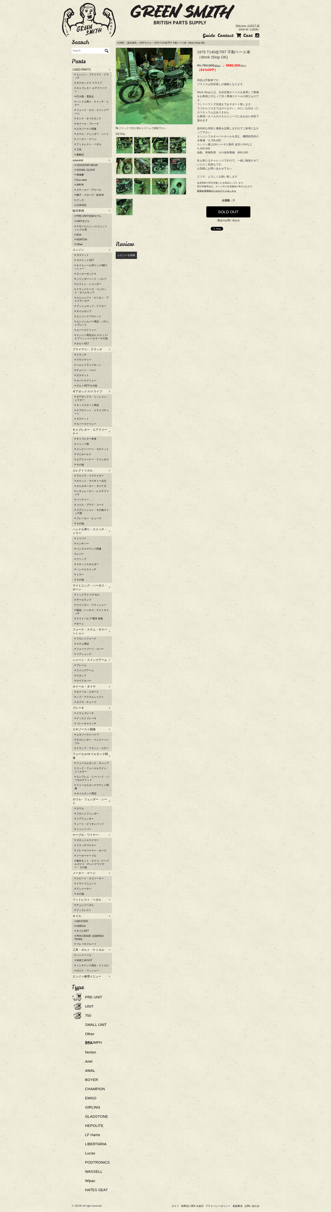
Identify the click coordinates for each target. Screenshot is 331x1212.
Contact (226, 35)
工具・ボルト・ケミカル (88, 949)
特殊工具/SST (84, 960)
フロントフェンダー (87, 813)
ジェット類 (82, 444)
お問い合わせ (251, 1206)
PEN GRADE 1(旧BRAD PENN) (89, 938)
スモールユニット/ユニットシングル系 (91, 228)
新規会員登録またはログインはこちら (216, 191)
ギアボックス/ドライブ (87, 391)
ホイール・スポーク (87, 691)
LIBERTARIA (96, 1144)
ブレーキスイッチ (86, 723)
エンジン (78, 249)
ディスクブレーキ (86, 718)
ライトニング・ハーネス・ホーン (90, 587)
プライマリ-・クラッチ (87, 349)
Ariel (88, 1061)
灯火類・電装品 (85, 96)
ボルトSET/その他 (86, 385)
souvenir (78, 160)
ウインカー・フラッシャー (91, 605)
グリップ (81, 559)
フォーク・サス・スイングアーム (92, 112)
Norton (90, 1052)
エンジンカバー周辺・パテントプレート (92, 323)
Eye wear (81, 179)
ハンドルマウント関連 (88, 548)
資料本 (80, 184)
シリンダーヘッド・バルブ (91, 278)
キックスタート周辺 (87, 405)
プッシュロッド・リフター (91, 306)
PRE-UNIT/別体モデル (88, 216)
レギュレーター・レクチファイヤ (92, 493)
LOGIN (254, 29)
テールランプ (83, 599)
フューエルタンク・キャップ (92, 763)
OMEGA (81, 926)
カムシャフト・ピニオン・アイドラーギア (92, 299)
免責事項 (238, 1206)
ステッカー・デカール (88, 189)
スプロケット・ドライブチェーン (92, 412)
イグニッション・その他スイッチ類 (92, 511)
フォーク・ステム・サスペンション (90, 631)
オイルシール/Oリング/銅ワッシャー (91, 267)
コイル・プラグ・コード (90, 504)
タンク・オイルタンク (88, 118)
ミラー (80, 574)
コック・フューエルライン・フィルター (92, 770)
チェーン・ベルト (86, 370)
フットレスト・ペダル (88, 144)
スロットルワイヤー (87, 840)
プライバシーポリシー (218, 1206)
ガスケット (82, 255)
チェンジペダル (85, 905)
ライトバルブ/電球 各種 (89, 618)
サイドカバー (83, 680)
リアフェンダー (85, 818)
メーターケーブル (86, 855)
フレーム (81, 665)
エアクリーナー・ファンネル (92, 459)
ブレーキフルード (86, 944)
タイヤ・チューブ (86, 702)
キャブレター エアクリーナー (91, 90)
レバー (80, 553)
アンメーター (83, 888)
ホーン (80, 623)
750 (88, 1016)
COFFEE (81, 205)
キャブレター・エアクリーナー (90, 431)
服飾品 (80, 154)
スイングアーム (85, 670)
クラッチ (81, 354)
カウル (80, 808)
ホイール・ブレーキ (87, 123)
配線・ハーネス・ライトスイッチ (92, 612)
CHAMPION (95, 1089)
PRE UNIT (93, 997)
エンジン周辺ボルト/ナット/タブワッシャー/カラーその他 (91, 337)
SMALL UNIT (96, 1025)
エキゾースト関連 (86, 128)
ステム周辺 (82, 643)
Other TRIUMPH (93, 1038)
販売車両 (132, 42)
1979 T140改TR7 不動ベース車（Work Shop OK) (179, 42)
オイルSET (82, 930)
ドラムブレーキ (85, 713)
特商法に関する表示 (192, 1206)
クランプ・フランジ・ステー (92, 748)
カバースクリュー (86, 330)
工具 (78, 149)
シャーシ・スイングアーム (90, 659)
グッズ (80, 200)
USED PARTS (82, 69)
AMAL (90, 1071)
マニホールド (83, 454)
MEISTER (82, 921)
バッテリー (82, 499)
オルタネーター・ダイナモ (91, 486)
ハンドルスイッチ (86, 569)
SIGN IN (243, 29)
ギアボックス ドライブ (89, 82)
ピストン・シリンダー (88, 284)
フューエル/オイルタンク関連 (90, 755)
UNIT (89, 1006)
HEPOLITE (94, 1126)
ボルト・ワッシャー (87, 970)
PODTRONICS (97, 1162)
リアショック (83, 654)
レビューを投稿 (126, 255)
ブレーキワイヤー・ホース (91, 850)
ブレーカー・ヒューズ (88, 518)
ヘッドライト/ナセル (88, 594)
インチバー (82, 543)
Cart (247, 35)
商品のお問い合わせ (228, 220)
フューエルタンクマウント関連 (92, 787)
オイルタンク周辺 (86, 793)
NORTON (81, 239)
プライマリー (83, 359)
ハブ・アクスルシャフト (90, 696)
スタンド (81, 675)
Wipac (90, 1181)
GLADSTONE (96, 1116)
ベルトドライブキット (88, 365)
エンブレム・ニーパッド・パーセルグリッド (92, 778)
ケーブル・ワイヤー (85, 834)
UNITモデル (145, 42)
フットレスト (83, 910)
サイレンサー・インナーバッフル (92, 741)
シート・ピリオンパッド (90, 823)
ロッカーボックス (86, 273)
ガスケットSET (85, 260)
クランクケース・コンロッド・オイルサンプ (90, 291)
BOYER (91, 1080)
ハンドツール (83, 955)
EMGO (90, 1098)
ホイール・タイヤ (84, 686)
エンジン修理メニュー (87, 976)
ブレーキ (78, 707)
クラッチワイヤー (86, 845)
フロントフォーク (86, 638)
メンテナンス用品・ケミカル (92, 965)
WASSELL (93, 1172)
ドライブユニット (86, 883)
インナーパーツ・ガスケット (92, 449)
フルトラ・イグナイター (90, 475)
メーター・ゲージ (86, 139)
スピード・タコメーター (90, 878)
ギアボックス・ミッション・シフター (92, 398)
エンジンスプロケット (88, 316)
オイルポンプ (83, 311)
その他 (80, 464)
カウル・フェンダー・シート (92, 134)
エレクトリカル (83, 470)
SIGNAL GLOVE (85, 169)
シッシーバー (83, 829)
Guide (209, 35)
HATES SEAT (96, 1190)
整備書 (80, 174)
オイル (77, 916)
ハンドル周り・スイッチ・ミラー (92, 103)
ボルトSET (82, 343)
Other (79, 244)
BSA (79, 234)
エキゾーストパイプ (87, 734)
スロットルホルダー (87, 564)
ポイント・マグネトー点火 (91, 480)
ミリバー (81, 538)
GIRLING (92, 1107)
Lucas (90, 1153)
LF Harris (92, 1135)
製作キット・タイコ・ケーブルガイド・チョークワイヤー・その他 (92, 864)
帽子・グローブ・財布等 (90, 195)
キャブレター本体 (86, 438)
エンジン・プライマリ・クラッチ (92, 76)
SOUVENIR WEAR (87, 165)
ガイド (175, 1206)
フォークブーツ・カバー (90, 648)
